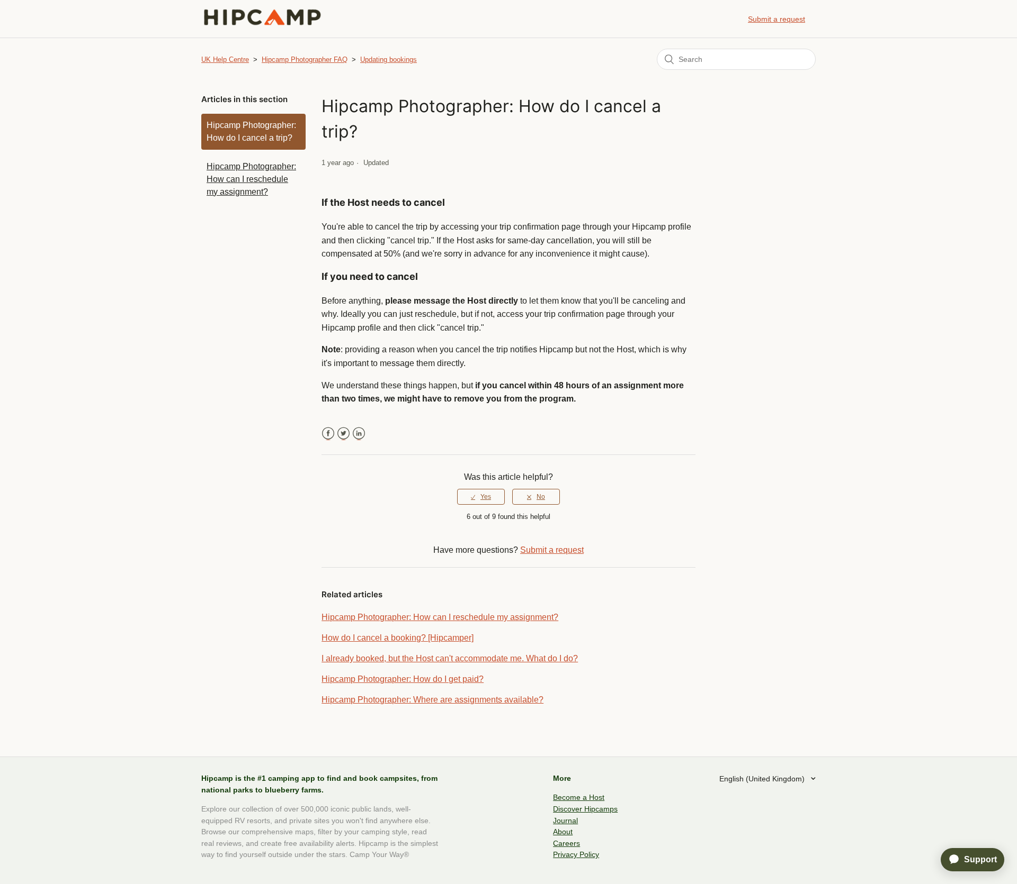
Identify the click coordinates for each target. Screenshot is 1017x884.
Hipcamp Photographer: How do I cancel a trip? (251, 131)
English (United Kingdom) (763, 778)
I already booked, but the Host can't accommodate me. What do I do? (450, 658)
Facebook (328, 433)
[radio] (481, 497)
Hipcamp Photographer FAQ (304, 59)
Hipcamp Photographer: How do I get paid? (403, 679)
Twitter (343, 433)
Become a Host (578, 797)
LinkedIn (358, 433)
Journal (565, 820)
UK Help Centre (225, 59)
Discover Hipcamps (585, 809)
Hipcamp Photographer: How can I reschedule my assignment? (251, 179)
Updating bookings (388, 59)
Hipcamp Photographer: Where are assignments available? (432, 699)
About (563, 831)
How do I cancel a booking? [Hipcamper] (398, 637)
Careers (566, 843)
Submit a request (776, 19)
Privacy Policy (576, 854)
